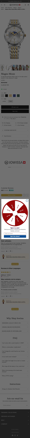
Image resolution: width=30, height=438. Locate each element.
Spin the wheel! (15, 236)
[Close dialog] (27, 201)
